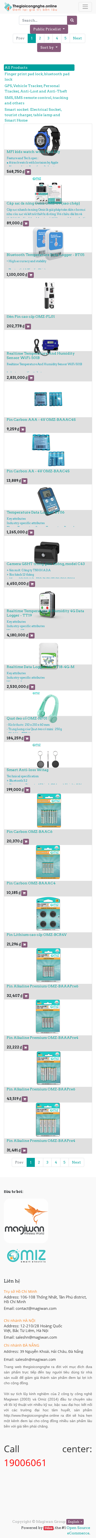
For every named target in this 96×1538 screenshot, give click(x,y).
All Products (16, 67)
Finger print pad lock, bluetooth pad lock (37, 76)
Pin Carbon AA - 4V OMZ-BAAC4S (38, 471)
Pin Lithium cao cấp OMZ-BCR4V (37, 935)
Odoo (48, 1528)
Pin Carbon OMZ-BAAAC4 (31, 883)
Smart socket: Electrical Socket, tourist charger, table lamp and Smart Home (33, 114)
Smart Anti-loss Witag (27, 770)
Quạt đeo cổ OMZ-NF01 (27, 718)
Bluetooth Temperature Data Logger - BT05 (45, 255)
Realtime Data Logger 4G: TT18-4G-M (40, 667)
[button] (49, 47)
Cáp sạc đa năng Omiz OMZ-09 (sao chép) (43, 203)
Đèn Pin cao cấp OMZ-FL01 (31, 316)
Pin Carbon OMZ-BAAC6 (29, 832)
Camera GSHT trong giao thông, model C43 (46, 564)
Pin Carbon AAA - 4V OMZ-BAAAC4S (41, 419)
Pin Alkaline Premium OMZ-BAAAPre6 (42, 986)
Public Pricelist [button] (47, 29)
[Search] (72, 20)
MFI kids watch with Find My (33, 152)
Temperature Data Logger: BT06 (36, 512)
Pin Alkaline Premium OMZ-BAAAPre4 (42, 1038)
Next (77, 38)
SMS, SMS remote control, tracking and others (36, 100)
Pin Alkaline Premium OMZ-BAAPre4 (41, 1141)
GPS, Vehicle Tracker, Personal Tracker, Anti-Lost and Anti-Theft (36, 88)
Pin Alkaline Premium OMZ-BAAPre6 (41, 1089)
